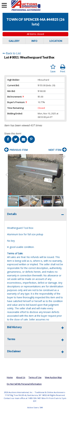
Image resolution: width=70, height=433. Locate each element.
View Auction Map (53, 377)
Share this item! (12, 133)
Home (10, 377)
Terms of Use (35, 377)
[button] (63, 157)
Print (62, 71)
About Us (20, 377)
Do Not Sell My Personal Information (24, 384)
